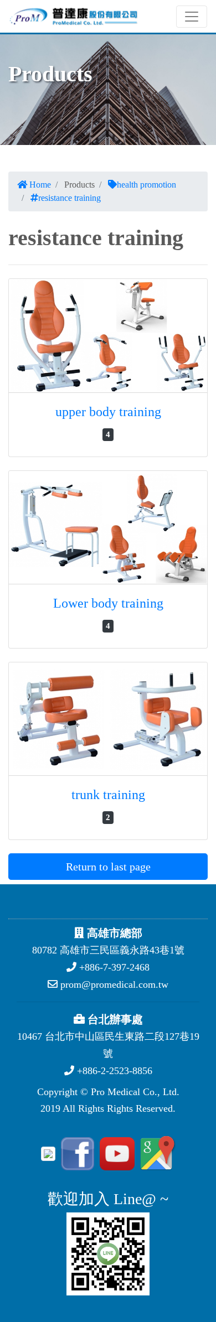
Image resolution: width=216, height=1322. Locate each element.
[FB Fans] (76, 1152)
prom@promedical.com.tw (113, 984)
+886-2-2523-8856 (113, 1070)
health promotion (146, 184)
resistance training (69, 198)
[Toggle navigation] (191, 17)
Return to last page (108, 866)
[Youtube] (115, 1152)
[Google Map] (156, 1152)
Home (39, 184)
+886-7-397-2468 (113, 967)
